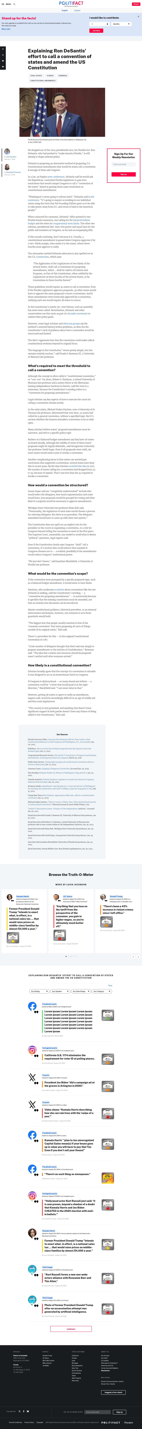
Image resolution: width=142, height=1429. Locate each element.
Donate (136, 4)
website (60, 589)
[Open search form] (14, 4)
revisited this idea (78, 466)
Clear (110, 985)
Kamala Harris (22, 896)
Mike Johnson (47, 1363)
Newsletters (105, 1370)
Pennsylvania (76, 1373)
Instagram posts (49, 1048)
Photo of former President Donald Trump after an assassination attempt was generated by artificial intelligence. (68, 1308)
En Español (105, 1360)
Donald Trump (116, 896)
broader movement (78, 313)
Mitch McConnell (48, 1360)
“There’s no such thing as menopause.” (67, 1174)
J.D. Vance (67, 896)
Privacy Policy (29, 1422)
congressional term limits (66, 223)
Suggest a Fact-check (113, 1392)
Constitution (42, 257)
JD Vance (46, 1358)
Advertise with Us (107, 1365)
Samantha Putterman (13, 172)
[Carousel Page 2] (68, 956)
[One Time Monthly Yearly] (121, 24)
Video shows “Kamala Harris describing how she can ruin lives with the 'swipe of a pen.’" (68, 1113)
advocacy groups (71, 323)
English (65, 10)
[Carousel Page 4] (73, 956)
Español (77, 10)
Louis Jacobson (11, 157)
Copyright (39, 1422)
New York (75, 1368)
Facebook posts (49, 1004)
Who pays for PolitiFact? (109, 1363)
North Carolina (77, 1370)
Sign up (119, 1412)
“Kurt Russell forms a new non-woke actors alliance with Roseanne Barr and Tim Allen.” (67, 1278)
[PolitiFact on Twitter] (20, 1411)
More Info (6, 29)
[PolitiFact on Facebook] (24, 1411)
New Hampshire (77, 1365)
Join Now (96, 31)
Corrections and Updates (109, 1368)
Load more (71, 1329)
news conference (55, 176)
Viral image (47, 1267)
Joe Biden (46, 1365)
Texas (74, 1375)
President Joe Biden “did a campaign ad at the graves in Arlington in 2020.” (69, 1084)
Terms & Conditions (15, 1422)
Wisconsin (75, 1380)
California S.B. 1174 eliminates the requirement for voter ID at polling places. (69, 1057)
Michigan (75, 1363)
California (75, 1355)
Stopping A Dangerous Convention (56, 769)
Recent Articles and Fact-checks (112, 1381)
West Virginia (76, 1378)
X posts (45, 1075)
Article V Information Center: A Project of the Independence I (54, 809)
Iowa (73, 1360)
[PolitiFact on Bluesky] (28, 1411)
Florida (74, 1358)
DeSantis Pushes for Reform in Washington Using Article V (63, 773)
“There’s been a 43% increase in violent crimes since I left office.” (118, 909)
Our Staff (104, 1358)
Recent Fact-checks (108, 1384)
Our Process (105, 1355)
